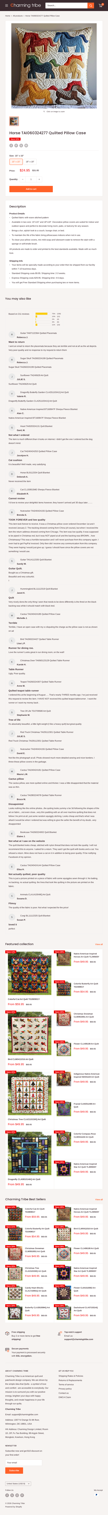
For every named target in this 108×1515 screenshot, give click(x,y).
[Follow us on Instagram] (17, 1495)
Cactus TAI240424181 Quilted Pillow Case (40, 770)
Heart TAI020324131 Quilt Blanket (36, 426)
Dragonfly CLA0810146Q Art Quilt (24, 1179)
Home (7, 16)
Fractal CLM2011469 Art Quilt (84, 1105)
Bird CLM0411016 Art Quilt (20, 1059)
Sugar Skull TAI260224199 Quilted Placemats (41, 358)
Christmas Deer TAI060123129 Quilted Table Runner (45, 660)
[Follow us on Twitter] (12, 1495)
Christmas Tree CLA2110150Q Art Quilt (27, 1119)
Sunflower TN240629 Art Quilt (34, 375)
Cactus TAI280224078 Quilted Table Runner (41, 795)
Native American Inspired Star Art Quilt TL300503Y (85, 1165)
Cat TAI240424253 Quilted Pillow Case (38, 451)
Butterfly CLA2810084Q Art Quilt (37, 1309)
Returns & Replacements (70, 1380)
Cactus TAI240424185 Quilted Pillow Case (40, 614)
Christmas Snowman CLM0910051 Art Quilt (84, 1015)
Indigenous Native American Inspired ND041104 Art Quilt (87, 1075)
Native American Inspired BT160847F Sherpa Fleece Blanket (48, 409)
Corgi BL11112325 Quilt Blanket (35, 916)
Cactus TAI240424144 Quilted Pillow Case (40, 865)
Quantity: (13, 179)
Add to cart (31, 189)
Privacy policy (65, 1389)
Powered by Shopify (13, 1507)
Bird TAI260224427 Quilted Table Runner (39, 639)
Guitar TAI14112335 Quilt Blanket (35, 560)
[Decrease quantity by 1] (22, 179)
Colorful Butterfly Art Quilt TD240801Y (86, 985)
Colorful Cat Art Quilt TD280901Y (24, 999)
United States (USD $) (16, 1484)
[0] (100, 5)
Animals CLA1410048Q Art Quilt (35, 894)
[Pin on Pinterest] (16, 145)
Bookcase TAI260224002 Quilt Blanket (38, 832)
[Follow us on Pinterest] (22, 1495)
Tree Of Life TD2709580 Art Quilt (35, 711)
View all (99, 944)
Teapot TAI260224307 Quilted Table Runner (40, 682)
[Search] (90, 5)
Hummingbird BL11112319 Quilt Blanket (39, 589)
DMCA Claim (65, 1397)
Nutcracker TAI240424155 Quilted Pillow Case (42, 511)
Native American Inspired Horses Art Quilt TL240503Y (86, 955)
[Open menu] (6, 5)
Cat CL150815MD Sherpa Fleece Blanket (39, 489)
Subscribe (14, 1470)
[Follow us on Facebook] (7, 1495)
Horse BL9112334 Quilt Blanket (35, 472)
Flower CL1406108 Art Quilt (86, 1044)
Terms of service (66, 1384)
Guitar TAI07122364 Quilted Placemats (38, 333)
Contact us (64, 1393)
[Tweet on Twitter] (21, 145)
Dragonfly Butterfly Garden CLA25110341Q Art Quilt (44, 392)
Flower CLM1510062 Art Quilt (84, 1289)
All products (18, 16)
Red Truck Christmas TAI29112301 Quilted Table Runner (46, 732)
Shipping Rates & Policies (71, 1376)
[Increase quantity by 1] (39, 179)
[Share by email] (26, 145)
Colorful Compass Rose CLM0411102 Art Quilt (85, 1135)
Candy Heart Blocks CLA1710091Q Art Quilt (35, 1289)
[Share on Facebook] (11, 145)
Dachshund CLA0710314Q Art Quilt (86, 1309)
